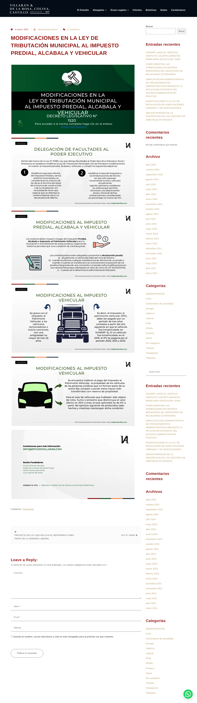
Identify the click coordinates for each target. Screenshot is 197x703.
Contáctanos (178, 10)
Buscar (149, 26)
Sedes (163, 10)
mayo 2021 (151, 263)
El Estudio (83, 10)
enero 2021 (152, 273)
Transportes (28, 509)
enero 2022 (152, 243)
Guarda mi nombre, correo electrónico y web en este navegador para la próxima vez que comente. (63, 637)
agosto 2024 (152, 179)
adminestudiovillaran (48, 29)
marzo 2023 (152, 233)
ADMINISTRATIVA (155, 294)
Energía (150, 308)
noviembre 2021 (154, 253)
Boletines (151, 10)
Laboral (150, 318)
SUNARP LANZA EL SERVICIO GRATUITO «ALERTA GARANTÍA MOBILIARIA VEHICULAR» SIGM (163, 55)
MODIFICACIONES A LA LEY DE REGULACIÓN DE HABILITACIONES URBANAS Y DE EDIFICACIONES (165, 104)
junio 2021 (151, 258)
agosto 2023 (152, 214)
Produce (150, 333)
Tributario (151, 358)
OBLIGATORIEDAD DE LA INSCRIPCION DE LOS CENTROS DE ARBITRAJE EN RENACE (165, 116)
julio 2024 (151, 184)
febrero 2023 (152, 238)
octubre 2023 (152, 209)
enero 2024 (152, 199)
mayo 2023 (151, 229)
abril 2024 (151, 194)
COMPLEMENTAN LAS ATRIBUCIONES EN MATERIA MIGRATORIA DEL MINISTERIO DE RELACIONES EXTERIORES (164, 69)
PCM (148, 323)
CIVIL (149, 298)
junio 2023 (151, 224)
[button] (188, 694)
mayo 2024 (151, 189)
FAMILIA (150, 313)
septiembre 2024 (154, 174)
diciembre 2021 (154, 248)
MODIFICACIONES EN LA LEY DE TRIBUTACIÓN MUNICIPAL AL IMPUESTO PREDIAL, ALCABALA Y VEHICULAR (65, 45)
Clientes (137, 10)
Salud (149, 338)
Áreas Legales (118, 10)
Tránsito (150, 348)
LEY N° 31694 (128, 535)
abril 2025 (151, 164)
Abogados (99, 10)
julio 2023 (151, 219)
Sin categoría (153, 343)
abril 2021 (151, 268)
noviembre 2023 (154, 204)
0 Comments (73, 29)
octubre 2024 (152, 169)
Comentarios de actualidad (159, 303)
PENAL (149, 328)
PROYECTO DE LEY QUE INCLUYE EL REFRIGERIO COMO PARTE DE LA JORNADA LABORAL (44, 537)
